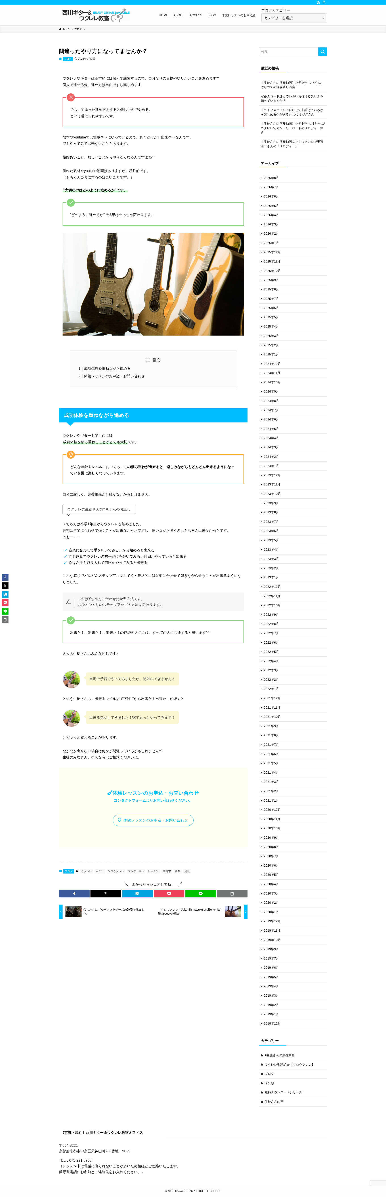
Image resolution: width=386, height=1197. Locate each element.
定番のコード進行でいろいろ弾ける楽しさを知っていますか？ (292, 98)
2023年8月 (271, 512)
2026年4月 (271, 215)
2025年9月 (271, 280)
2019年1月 (271, 1014)
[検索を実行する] (322, 51)
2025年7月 (271, 298)
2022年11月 (272, 596)
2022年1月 (271, 689)
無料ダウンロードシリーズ (283, 1092)
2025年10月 (272, 271)
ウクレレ (86, 871)
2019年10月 (272, 940)
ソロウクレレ (116, 871)
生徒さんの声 (274, 1101)
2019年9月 (271, 949)
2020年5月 (271, 874)
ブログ (67, 58)
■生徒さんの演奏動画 (280, 1055)
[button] (74, 893)
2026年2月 (271, 233)
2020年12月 (272, 809)
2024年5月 (271, 428)
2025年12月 (272, 252)
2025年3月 (271, 336)
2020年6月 (271, 865)
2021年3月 (271, 781)
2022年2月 (271, 679)
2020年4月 (271, 884)
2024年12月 (272, 363)
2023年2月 (271, 568)
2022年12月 (272, 586)
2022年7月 (271, 633)
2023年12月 (272, 475)
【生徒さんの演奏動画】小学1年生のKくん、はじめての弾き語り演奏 (292, 85)
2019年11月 (272, 930)
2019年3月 (271, 995)
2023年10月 (272, 494)
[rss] (318, 2)
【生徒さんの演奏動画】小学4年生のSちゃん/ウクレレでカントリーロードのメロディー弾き (293, 128)
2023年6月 (271, 531)
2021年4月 (271, 772)
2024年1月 (271, 466)
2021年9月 (271, 726)
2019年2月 (271, 1005)
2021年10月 (272, 716)
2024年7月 (271, 410)
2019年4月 (271, 986)
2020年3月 (271, 893)
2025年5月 (271, 317)
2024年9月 (271, 391)
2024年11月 (272, 373)
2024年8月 (271, 401)
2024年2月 (271, 456)
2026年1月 (271, 243)
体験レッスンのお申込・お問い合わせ (114, 376)
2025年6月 (271, 308)
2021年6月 (271, 754)
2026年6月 (271, 196)
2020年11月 (272, 819)
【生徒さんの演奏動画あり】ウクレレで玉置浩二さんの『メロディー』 (292, 144)
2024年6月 (271, 419)
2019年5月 (271, 977)
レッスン (153, 871)
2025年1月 (271, 354)
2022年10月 (272, 605)
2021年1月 (271, 800)
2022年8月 (271, 624)
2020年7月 (271, 856)
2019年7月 (271, 958)
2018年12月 (272, 1023)
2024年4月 (271, 438)
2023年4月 (271, 549)
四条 (177, 871)
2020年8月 (271, 847)
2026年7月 (271, 187)
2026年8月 (271, 178)
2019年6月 (271, 967)
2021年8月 (271, 735)
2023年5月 (271, 540)
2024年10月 (272, 382)
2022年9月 (271, 614)
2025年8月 (271, 289)
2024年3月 (271, 447)
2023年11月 (272, 484)
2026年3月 (271, 224)
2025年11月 (272, 261)
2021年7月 (271, 744)
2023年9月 (271, 503)
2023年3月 (271, 559)
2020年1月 (271, 912)
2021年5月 (271, 763)
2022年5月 (271, 651)
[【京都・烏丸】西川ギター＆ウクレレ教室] (94, 15)
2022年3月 (271, 670)
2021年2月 (271, 791)
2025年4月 (271, 326)
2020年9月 (271, 837)
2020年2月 (271, 902)
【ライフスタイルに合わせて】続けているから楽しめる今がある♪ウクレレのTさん (292, 112)
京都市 (167, 871)
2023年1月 (271, 577)
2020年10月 (272, 828)
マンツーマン (136, 871)
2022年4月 (271, 661)
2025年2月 (271, 345)
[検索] (324, 2)
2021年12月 (272, 698)
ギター (100, 871)
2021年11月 (272, 707)
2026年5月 (271, 206)
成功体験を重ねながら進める (107, 368)
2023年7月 (271, 521)
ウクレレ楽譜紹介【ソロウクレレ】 (290, 1064)
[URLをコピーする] (232, 893)
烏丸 (187, 871)
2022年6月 (271, 642)
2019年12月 (272, 921)
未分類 (269, 1083)
